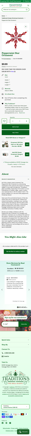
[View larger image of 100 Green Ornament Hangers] (5, 157)
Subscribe (24, 324)
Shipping (4, 66)
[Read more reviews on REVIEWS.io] (22, 307)
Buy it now (16, 132)
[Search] (27, 9)
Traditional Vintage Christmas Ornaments (12, 18)
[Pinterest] (6, 423)
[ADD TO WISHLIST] (4, 121)
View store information (16, 166)
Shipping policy (10, 430)
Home (3, 15)
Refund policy (6, 428)
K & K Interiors (7, 58)
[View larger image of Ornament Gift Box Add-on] (5, 147)
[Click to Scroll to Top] (28, 426)
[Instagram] (10, 423)
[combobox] (15, 10)
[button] (2, 5)
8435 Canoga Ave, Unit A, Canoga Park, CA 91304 (10, 366)
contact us (5, 394)
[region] (15, 289)
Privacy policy (14, 428)
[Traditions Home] (15, 5)
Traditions (11, 387)
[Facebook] (2, 423)
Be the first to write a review (16, 251)
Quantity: (12, 117)
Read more (22, 113)
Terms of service (23, 428)
